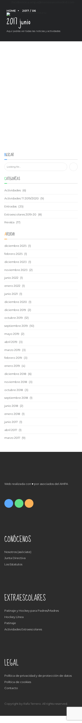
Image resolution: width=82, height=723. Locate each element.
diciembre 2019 (15, 310)
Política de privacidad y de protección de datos (38, 675)
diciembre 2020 (15, 302)
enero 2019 (12, 365)
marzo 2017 (12, 437)
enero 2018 (12, 414)
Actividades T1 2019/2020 (21, 198)
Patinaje (10, 623)
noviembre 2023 (16, 270)
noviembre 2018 (15, 382)
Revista (9, 222)
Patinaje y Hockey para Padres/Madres (31, 610)
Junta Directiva (15, 558)
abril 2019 (10, 342)
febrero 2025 (13, 253)
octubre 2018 (13, 390)
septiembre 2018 (16, 397)
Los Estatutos (13, 564)
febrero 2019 (13, 357)
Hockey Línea (14, 617)
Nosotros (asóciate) (17, 552)
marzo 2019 (12, 350)
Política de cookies (17, 682)
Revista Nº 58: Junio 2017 (23, 134)
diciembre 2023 (15, 262)
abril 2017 (10, 430)
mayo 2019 (11, 334)
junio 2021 (11, 294)
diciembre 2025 (15, 245)
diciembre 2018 (15, 374)
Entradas (10, 206)
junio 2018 (11, 405)
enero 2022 (12, 285)
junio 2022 (11, 277)
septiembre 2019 (16, 325)
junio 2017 (11, 422)
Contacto (11, 688)
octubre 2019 (13, 317)
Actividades (12, 190)
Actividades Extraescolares (23, 629)
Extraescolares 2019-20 (20, 214)
